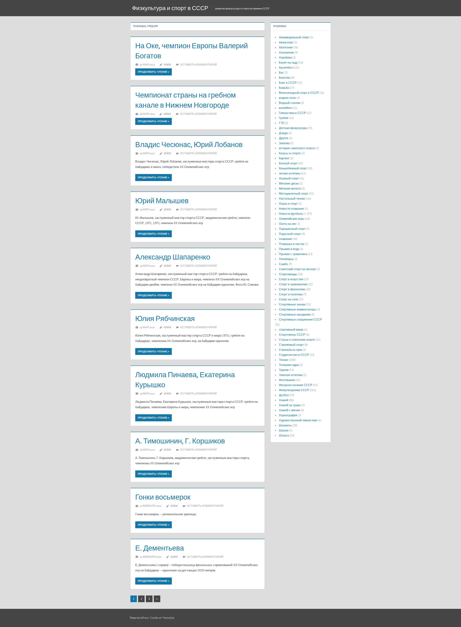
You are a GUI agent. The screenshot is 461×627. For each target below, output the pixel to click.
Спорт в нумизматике (293, 284)
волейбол (285, 108)
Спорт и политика (291, 294)
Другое (283, 138)
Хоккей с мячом (289, 410)
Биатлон (284, 77)
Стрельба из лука (290, 349)
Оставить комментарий (198, 64)
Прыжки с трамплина (293, 254)
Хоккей (283, 400)
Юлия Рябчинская (165, 318)
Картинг (284, 158)
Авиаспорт (286, 42)
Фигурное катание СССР (295, 385)
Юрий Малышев (162, 200)
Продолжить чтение (152, 71)
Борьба (284, 87)
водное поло (287, 98)
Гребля (283, 118)
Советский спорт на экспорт (297, 269)
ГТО (281, 123)
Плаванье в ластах (291, 244)
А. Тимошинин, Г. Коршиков (180, 440)
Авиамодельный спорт (294, 37)
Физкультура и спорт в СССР (170, 8)
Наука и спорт (288, 203)
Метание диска (289, 183)
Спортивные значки (292, 304)
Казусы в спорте (290, 153)
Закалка (284, 143)
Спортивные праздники (294, 314)
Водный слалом (289, 103)
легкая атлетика (289, 173)
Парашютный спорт (292, 229)
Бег (281, 72)
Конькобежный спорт (293, 168)
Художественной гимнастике (298, 420)
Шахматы (285, 425)
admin (167, 64)
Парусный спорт (290, 234)
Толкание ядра (289, 365)
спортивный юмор (291, 329)
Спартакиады (288, 274)
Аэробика (285, 57)
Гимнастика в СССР (292, 113)
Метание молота (290, 188)
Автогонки (286, 47)
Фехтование (287, 380)
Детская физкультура (293, 128)
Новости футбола (291, 213)
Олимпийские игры (291, 218)
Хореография (288, 415)
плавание (285, 239)
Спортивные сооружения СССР (300, 319)
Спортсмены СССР (292, 334)
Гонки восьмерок (163, 497)
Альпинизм (286, 52)
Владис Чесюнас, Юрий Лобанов (189, 144)
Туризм (283, 370)
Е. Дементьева (159, 547)
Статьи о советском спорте (297, 339)
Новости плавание (291, 208)
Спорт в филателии (292, 289)
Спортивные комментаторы (297, 309)
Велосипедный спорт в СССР (299, 92)
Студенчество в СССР (294, 355)
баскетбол (285, 67)
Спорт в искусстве (291, 279)
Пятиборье (286, 259)
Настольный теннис (292, 198)
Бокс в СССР (288, 82)
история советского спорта (297, 148)
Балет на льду (288, 62)
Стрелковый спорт (291, 344)
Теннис (283, 360)
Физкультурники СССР (294, 390)
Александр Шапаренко (172, 256)
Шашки (283, 430)
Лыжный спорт (289, 178)
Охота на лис (287, 223)
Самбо (283, 264)
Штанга (284, 435)
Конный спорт (288, 163)
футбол (284, 395)
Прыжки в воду (289, 249)
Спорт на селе (288, 299)
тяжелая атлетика (291, 375)
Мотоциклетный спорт (293, 193)
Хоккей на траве (290, 405)
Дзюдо (283, 133)
